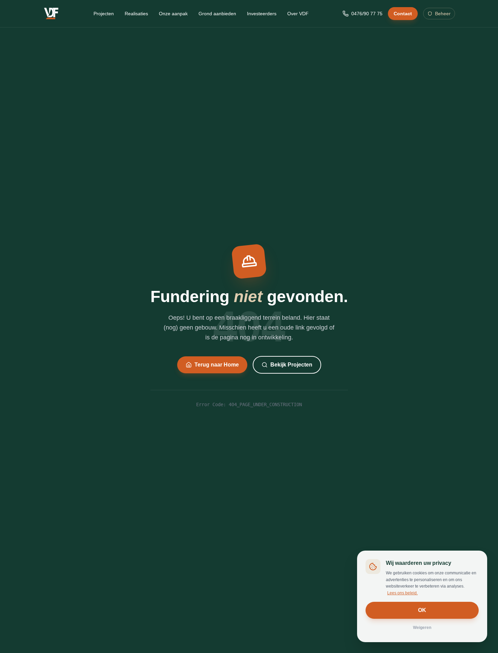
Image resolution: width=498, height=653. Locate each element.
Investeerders (261, 13)
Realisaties (136, 13)
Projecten (104, 13)
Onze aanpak (173, 13)
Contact (403, 13)
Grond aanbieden (217, 13)
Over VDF (298, 13)
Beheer (443, 13)
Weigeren (422, 627)
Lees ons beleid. (402, 593)
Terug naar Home (216, 365)
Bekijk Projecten (291, 365)
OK (422, 610)
